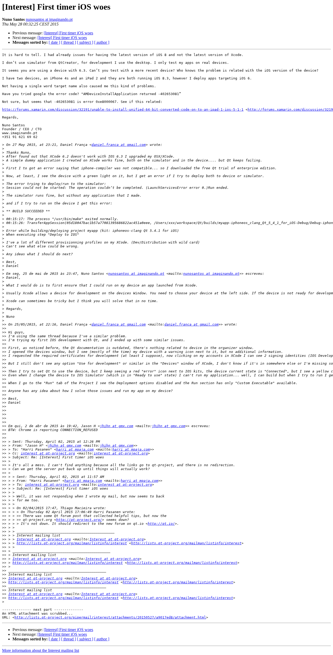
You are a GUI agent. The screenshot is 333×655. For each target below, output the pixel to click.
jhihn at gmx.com (116, 426)
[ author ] (101, 42)
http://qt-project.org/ (79, 520)
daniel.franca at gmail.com (119, 145)
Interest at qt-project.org (44, 539)
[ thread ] (68, 42)
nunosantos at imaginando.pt (49, 19)
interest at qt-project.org (48, 453)
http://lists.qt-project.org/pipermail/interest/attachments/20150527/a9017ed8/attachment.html (110, 617)
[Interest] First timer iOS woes (68, 33)
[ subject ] (85, 42)
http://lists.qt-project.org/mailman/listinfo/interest (72, 543)
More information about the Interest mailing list (40, 650)
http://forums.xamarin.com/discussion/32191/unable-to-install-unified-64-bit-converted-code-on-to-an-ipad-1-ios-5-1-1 (123, 109)
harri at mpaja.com (75, 449)
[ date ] (54, 42)
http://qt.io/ (161, 524)
